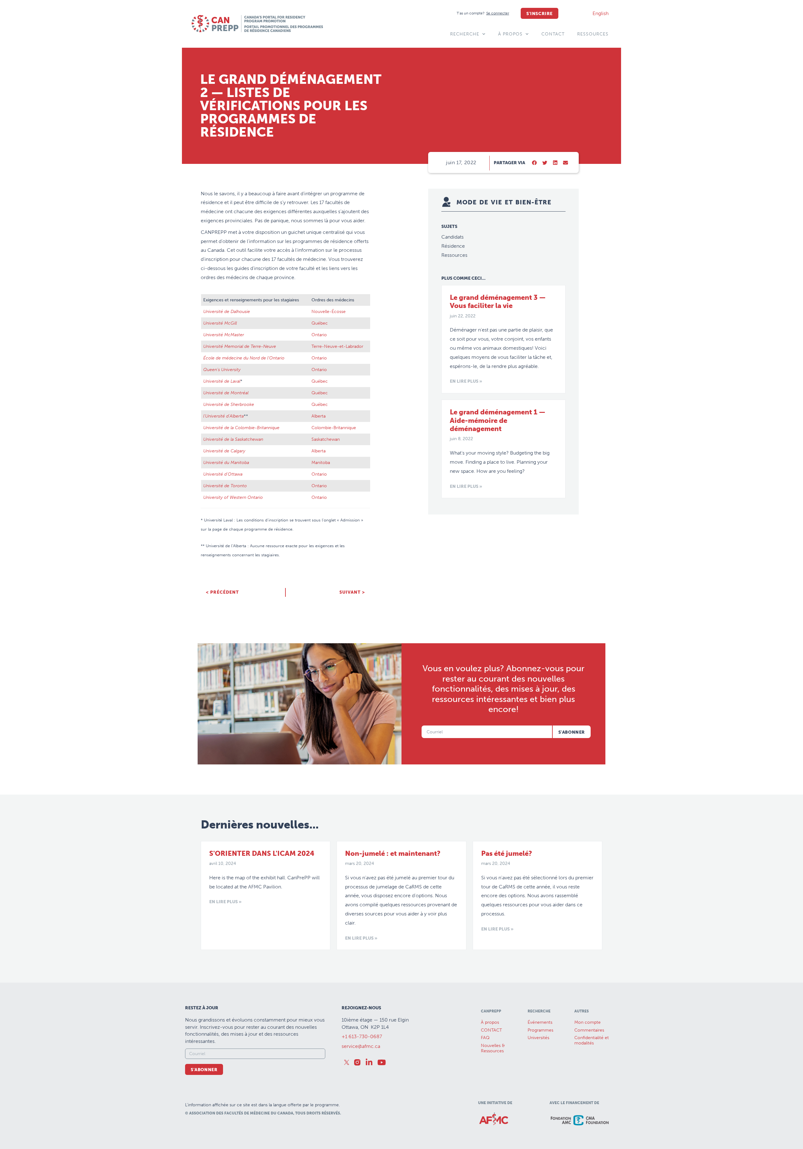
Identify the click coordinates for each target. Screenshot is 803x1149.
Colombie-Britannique (333, 427)
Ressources (593, 34)
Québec (319, 323)
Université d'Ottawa (222, 474)
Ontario (319, 334)
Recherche (464, 34)
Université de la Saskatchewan (233, 439)
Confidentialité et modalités (591, 1040)
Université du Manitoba (226, 462)
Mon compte (587, 1022)
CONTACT (553, 34)
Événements (540, 1022)
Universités (538, 1037)
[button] (534, 163)
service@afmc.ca (361, 1046)
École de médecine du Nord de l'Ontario (244, 358)
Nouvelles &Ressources (493, 1048)
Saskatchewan (325, 439)
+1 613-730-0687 (362, 1036)
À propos (510, 34)
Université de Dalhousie (226, 311)
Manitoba (320, 462)
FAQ (485, 1037)
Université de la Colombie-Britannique (241, 427)
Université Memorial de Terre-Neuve (239, 346)
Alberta (318, 416)
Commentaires (589, 1030)
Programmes (540, 1030)
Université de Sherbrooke (228, 404)
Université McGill (220, 323)
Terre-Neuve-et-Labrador (337, 346)
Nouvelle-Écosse (328, 311)
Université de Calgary (224, 451)
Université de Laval (221, 381)
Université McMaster (223, 334)
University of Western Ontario (233, 497)
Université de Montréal (226, 393)
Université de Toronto (225, 485)
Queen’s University (222, 369)
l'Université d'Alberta (223, 416)
